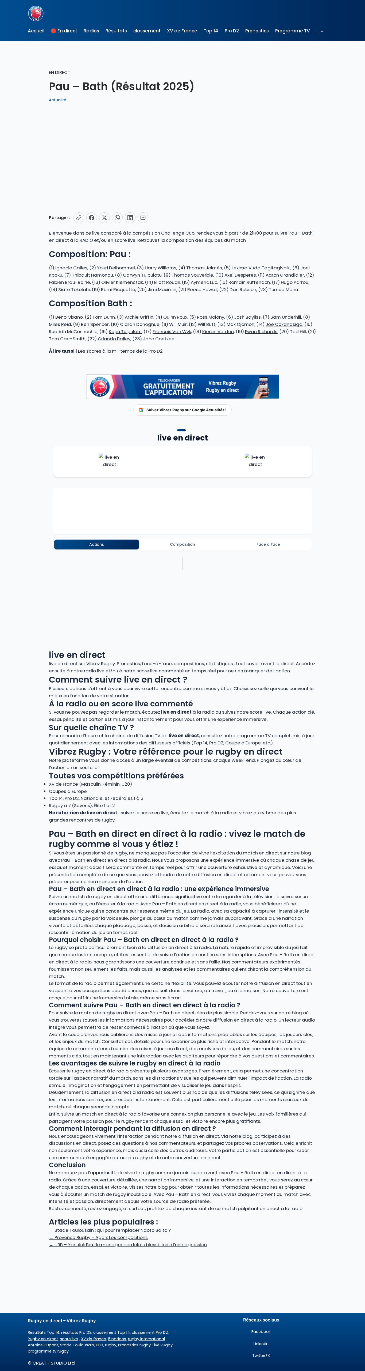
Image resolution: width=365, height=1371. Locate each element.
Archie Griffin (139, 317)
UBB (99, 1345)
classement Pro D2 (150, 1332)
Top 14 (200, 743)
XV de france (93, 1339)
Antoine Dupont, (43, 1345)
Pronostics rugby (134, 1345)
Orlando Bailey (114, 339)
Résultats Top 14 (43, 1332)
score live (124, 240)
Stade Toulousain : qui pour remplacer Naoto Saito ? (110, 1230)
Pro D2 (216, 743)
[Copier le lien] (78, 217)
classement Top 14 (111, 1332)
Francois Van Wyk (172, 331)
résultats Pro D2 (76, 1332)
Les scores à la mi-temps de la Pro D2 (120, 351)
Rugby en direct (43, 1339)
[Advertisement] (182, 157)
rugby (110, 1345)
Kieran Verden (218, 331)
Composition (182, 544)
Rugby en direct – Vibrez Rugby (62, 1320)
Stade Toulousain (77, 1345)
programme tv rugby (48, 1351)
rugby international (146, 1339)
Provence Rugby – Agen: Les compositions (98, 1237)
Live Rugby (163, 1345)
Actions (96, 544)
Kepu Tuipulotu (125, 331)
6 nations (117, 1339)
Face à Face (268, 544)
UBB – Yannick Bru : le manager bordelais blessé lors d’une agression (128, 1244)
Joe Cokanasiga (284, 324)
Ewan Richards (261, 331)
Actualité (57, 100)
